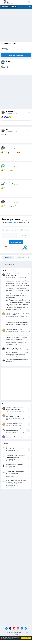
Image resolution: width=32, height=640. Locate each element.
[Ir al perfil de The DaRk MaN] (3, 465)
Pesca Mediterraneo (13, 450)
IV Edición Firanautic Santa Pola (14, 464)
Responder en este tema (16, 55)
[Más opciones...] (29, 62)
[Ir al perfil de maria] (3, 201)
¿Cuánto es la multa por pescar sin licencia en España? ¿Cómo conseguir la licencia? (16, 482)
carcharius (8, 432)
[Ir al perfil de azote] (3, 148)
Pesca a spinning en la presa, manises (16, 436)
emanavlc (8, 437)
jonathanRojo (11, 316)
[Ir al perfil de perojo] (3, 166)
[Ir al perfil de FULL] (3, 130)
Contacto (25, 632)
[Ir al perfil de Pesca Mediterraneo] (3, 447)
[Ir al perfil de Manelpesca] (3, 360)
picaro (5, 48)
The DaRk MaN (11, 466)
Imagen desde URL (22, 235)
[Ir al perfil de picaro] (3, 62)
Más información (10, 638)
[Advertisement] (16, 26)
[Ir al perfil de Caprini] (3, 274)
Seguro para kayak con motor (14, 329)
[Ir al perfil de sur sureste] (3, 112)
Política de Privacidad (15, 632)
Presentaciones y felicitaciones (18, 49)
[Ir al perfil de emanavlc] (3, 436)
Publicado (12, 63)
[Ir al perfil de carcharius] (3, 429)
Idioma (5, 632)
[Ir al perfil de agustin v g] (3, 183)
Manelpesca (11, 363)
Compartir (8, 257)
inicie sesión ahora (13, 222)
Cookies (16, 634)
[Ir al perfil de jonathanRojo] (3, 313)
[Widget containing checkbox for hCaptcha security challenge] (16, 248)
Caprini (9, 277)
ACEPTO (26, 637)
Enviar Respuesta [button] (16, 242)
